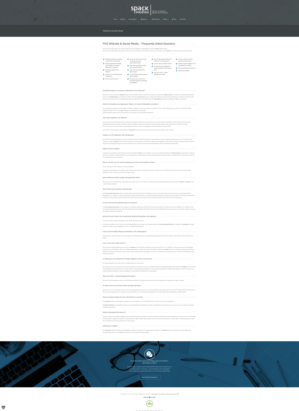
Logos (121, 110)
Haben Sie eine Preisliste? (112, 79)
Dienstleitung (157, 99)
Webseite (133, 247)
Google (188, 181)
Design (108, 301)
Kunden (157, 48)
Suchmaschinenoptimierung (112, 193)
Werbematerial (168, 94)
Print (117, 316)
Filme (170, 99)
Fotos (176, 99)
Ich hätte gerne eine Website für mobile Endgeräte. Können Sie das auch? (163, 68)
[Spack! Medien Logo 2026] (149, 4)
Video (166, 249)
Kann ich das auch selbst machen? (163, 63)
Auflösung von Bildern (183, 70)
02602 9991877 (154, 394)
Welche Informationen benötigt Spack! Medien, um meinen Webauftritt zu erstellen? (113, 65)
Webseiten (132, 130)
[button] (3, 407)
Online (122, 316)
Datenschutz (169, 394)
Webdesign (185, 224)
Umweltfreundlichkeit (108, 305)
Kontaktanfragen (113, 97)
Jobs (159, 394)
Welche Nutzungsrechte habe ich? (187, 68)
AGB (174, 394)
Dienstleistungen (176, 153)
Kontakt (168, 50)
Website (122, 94)
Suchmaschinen (141, 97)
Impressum (163, 394)
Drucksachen (108, 330)
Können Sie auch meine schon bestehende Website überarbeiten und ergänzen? (138, 80)
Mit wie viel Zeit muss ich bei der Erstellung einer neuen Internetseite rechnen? (138, 61)
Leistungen (115, 141)
